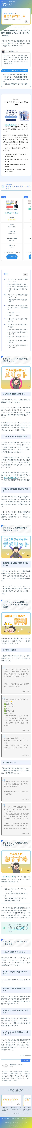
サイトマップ (15, 1122)
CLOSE (25, 274)
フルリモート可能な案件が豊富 (18, 286)
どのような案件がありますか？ (18, 329)
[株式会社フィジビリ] (7, 4)
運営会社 (7, 1122)
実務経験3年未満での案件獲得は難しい (18, 300)
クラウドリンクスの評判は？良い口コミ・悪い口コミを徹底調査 (17, 308)
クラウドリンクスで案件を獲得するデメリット (17, 296)
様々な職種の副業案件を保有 (17, 284)
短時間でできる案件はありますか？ (18, 337)
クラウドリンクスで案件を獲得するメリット (17, 280)
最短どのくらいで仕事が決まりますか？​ (18, 341)
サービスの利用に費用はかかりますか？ (18, 333)
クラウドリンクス (10, 124)
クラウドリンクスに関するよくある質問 (17, 326)
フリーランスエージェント (16, 27)
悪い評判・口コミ (14, 315)
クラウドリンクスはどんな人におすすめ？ (17, 320)
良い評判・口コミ (14, 312)
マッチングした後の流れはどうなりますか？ (18, 346)
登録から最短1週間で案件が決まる (18, 290)
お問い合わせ (23, 1122)
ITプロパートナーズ (11, 477)
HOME (3, 1118)
